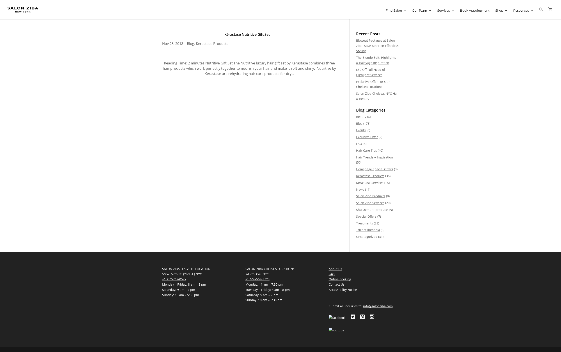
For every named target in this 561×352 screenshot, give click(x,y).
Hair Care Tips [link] (366, 150)
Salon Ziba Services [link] (370, 203)
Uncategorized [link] (366, 237)
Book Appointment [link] (475, 10)
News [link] (360, 189)
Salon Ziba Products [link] (370, 196)
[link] (22, 9)
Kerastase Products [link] (212, 43)
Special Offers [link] (366, 216)
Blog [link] (190, 43)
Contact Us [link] (336, 284)
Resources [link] (521, 10)
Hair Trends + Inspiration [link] (374, 157)
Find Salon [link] (394, 10)
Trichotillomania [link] (368, 230)
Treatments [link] (364, 223)
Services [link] (443, 10)
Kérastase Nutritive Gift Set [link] (247, 34)
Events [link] (361, 130)
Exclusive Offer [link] (367, 137)
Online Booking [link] (340, 279)
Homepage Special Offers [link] (374, 169)
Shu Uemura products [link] (372, 210)
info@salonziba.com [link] (378, 306)
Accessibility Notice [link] (343, 290)
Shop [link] (499, 10)
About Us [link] (335, 269)
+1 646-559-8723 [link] (257, 279)
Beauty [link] (361, 117)
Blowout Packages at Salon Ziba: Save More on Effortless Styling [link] (377, 45)
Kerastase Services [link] (369, 183)
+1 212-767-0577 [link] (174, 279)
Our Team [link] (419, 10)
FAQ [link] (359, 144)
